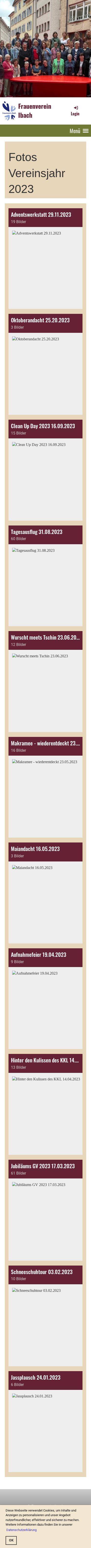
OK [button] (11, 1540)
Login (75, 113)
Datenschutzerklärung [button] (21, 1530)
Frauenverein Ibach (34, 111)
